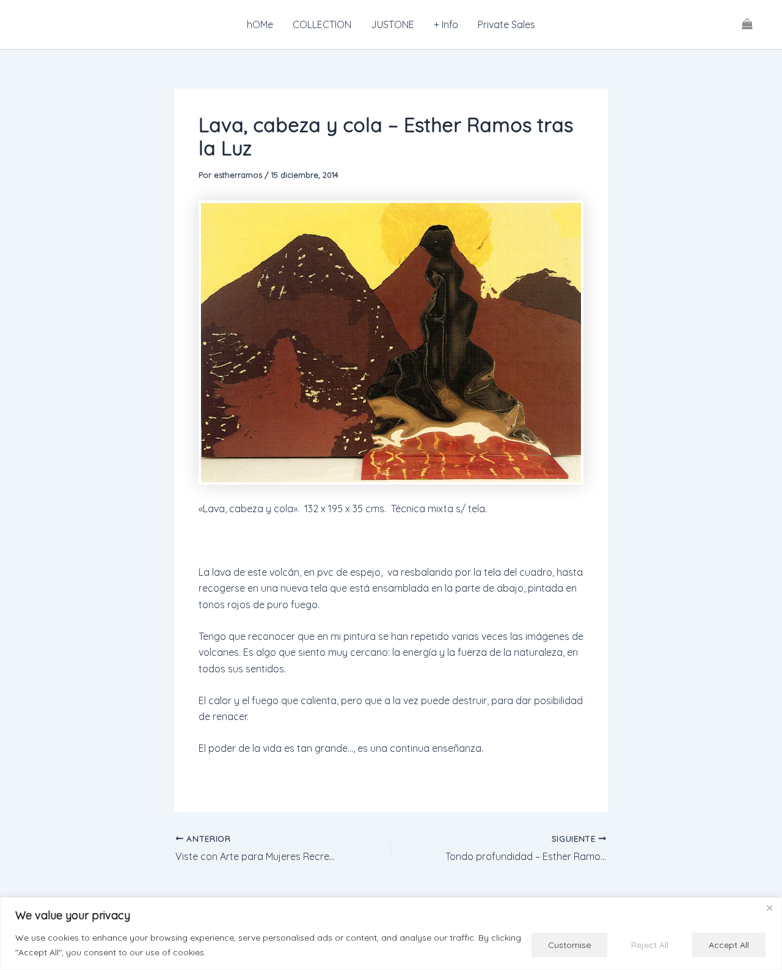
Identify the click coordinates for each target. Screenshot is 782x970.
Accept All (729, 944)
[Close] (769, 907)
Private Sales (506, 24)
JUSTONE (392, 24)
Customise (569, 944)
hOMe (260, 24)
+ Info (446, 24)
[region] (391, 933)
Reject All (649, 944)
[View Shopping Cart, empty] (747, 24)
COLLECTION (322, 24)
